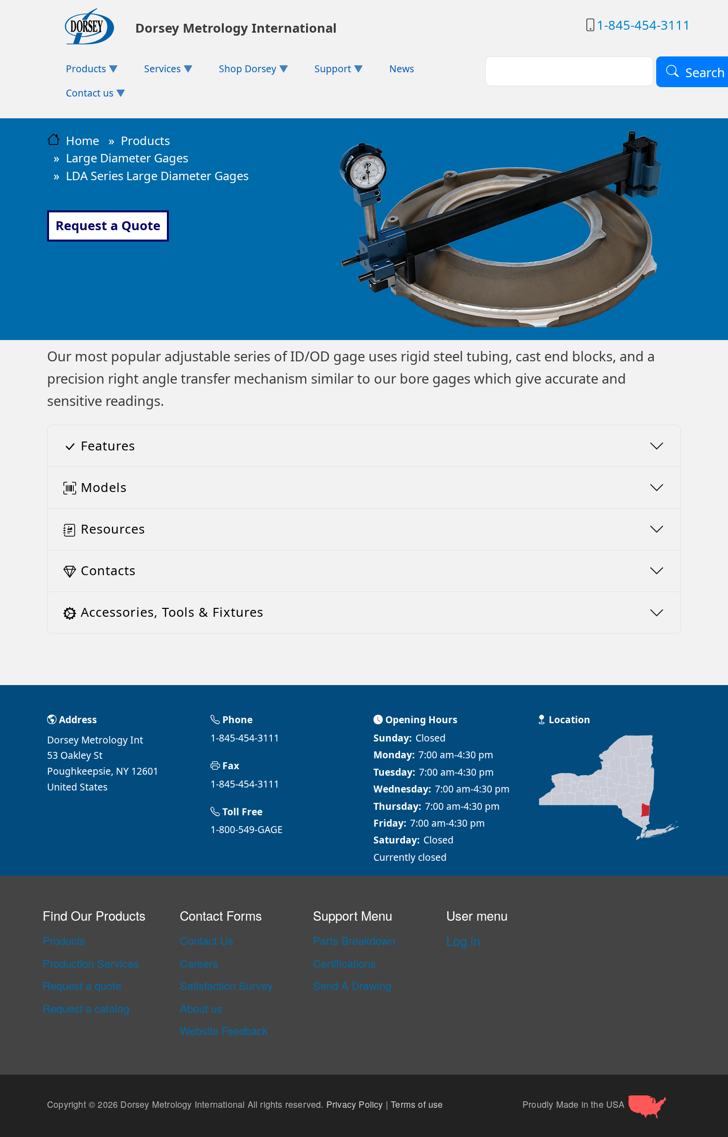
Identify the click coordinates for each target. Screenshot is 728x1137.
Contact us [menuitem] (80, 95)
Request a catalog (86, 1008)
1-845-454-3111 (643, 25)
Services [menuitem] (153, 71)
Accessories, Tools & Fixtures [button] (172, 612)
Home (82, 140)
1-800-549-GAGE (246, 829)
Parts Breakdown (354, 940)
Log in (463, 940)
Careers (199, 963)
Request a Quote (107, 225)
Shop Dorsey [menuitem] (238, 71)
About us (201, 1008)
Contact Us (206, 940)
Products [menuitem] (76, 71)
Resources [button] (113, 529)
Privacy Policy (354, 1104)
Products (145, 140)
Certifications (344, 963)
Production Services (91, 963)
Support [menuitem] (323, 71)
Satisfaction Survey (226, 985)
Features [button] (108, 445)
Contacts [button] (108, 570)
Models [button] (104, 487)
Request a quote (82, 985)
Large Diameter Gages (127, 158)
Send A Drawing (352, 985)
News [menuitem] (401, 68)
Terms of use (417, 1104)
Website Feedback (224, 1030)
